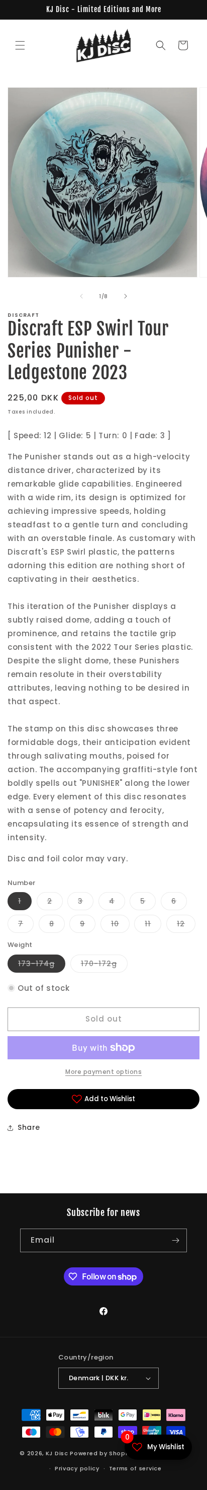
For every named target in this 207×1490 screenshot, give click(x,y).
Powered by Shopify (102, 1453)
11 (153, 925)
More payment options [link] (103, 1071)
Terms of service (135, 1468)
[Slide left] (81, 296)
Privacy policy (77, 1468)
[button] (20, 45)
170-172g (104, 965)
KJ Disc (57, 1453)
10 (120, 925)
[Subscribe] (175, 1240)
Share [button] (29, 1127)
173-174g (41, 965)
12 (186, 925)
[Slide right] (126, 296)
